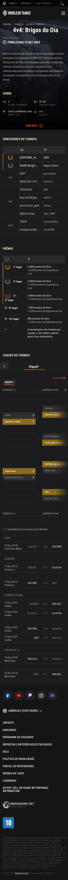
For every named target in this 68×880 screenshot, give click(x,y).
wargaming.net (18, 805)
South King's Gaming (30, 165)
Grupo (9, 382)
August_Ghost (50, 165)
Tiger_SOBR (49, 213)
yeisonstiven (49, 173)
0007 (23, 173)
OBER (46, 157)
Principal (7, 24)
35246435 (26, 189)
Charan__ (48, 205)
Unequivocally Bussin (30, 229)
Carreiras (9, 780)
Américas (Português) (23, 710)
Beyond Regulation (30, 197)
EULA (6, 751)
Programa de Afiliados (18, 737)
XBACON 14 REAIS (30, 181)
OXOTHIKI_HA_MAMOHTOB (30, 157)
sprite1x (47, 197)
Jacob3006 (49, 229)
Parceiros (9, 730)
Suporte (8, 722)
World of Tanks (17, 13)
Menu (63, 13)
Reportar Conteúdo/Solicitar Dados (27, 744)
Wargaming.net (21, 873)
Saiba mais (31, 125)
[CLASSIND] (8, 822)
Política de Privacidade (18, 759)
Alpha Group (27, 213)
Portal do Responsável (18, 766)
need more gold (29, 205)
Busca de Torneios (35, 24)
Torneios (18, 24)
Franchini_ (48, 181)
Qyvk (45, 189)
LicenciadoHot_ (51, 221)
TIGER (23, 221)
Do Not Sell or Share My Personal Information (26, 789)
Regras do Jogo (13, 773)
